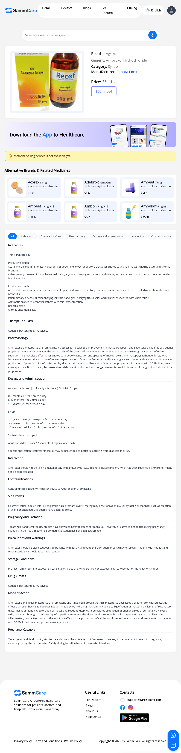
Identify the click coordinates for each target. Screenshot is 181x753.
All (12, 236)
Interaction (138, 236)
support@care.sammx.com (144, 700)
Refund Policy (73, 741)
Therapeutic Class (51, 236)
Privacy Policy (23, 741)
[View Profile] (171, 10)
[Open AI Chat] (173, 745)
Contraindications (161, 236)
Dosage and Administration (108, 236)
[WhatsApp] (173, 735)
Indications (27, 236)
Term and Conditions (48, 741)
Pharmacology (77, 236)
